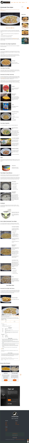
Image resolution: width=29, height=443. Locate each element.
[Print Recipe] (15, 315)
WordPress (6, 442)
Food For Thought (17, 424)
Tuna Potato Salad (6, 373)
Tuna (5, 10)
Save (14, 315)
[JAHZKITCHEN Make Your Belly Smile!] (5, 2)
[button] (18, 315)
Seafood (1, 10)
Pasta (9, 9)
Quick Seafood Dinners (15, 9)
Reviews (16, 423)
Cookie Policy (23, 439)
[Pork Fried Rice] (25, 32)
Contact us (6, 429)
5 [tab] (11, 383)
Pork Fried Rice (25, 35)
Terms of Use (20, 439)
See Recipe (5, 380)
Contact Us (23, 2)
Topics (17, 2)
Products (20, 2)
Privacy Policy (17, 439)
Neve (1, 442)
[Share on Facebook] (17, 315)
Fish (0, 9)
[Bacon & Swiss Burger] (25, 19)
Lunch (5, 9)
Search (22, 6)
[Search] (28, 8)
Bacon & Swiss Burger (25, 22)
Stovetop (3, 10)
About (12, 2)
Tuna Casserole (14, 373)
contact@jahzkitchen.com (14, 433)
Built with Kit (10, 403)
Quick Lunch (11, 9)
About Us (6, 428)
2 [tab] (9, 383)
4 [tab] (10, 383)
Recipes (15, 2)
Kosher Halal (3, 9)
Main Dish (7, 9)
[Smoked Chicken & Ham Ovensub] (25, 25)
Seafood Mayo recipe (14, 38)
